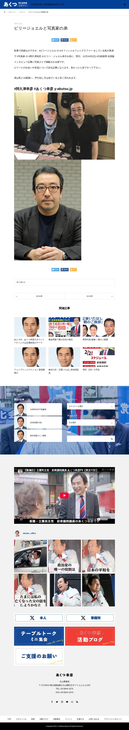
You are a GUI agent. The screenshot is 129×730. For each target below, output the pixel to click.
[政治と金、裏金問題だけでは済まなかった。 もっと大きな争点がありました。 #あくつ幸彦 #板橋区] (98, 556)
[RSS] (77, 702)
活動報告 (56, 719)
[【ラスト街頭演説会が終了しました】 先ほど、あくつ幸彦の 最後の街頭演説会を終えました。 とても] (98, 590)
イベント (68, 719)
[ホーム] (4, 12)
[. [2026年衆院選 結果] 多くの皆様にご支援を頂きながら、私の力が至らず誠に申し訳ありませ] (30, 556)
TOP (9, 719)
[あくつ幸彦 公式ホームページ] (16, 4)
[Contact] (72, 702)
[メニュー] (124, 4)
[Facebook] (52, 702)
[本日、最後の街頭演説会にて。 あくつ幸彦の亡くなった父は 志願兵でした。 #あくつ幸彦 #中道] (30, 590)
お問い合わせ (94, 719)
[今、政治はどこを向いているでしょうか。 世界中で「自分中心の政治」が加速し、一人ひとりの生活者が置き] (64, 590)
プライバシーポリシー (113, 719)
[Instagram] (62, 702)
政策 (33, 719)
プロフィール (21, 719)
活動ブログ (44, 719)
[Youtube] (67, 702)
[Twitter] (57, 702)
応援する (80, 719)
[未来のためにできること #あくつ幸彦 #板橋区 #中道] (64, 556)
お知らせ (22, 282)
